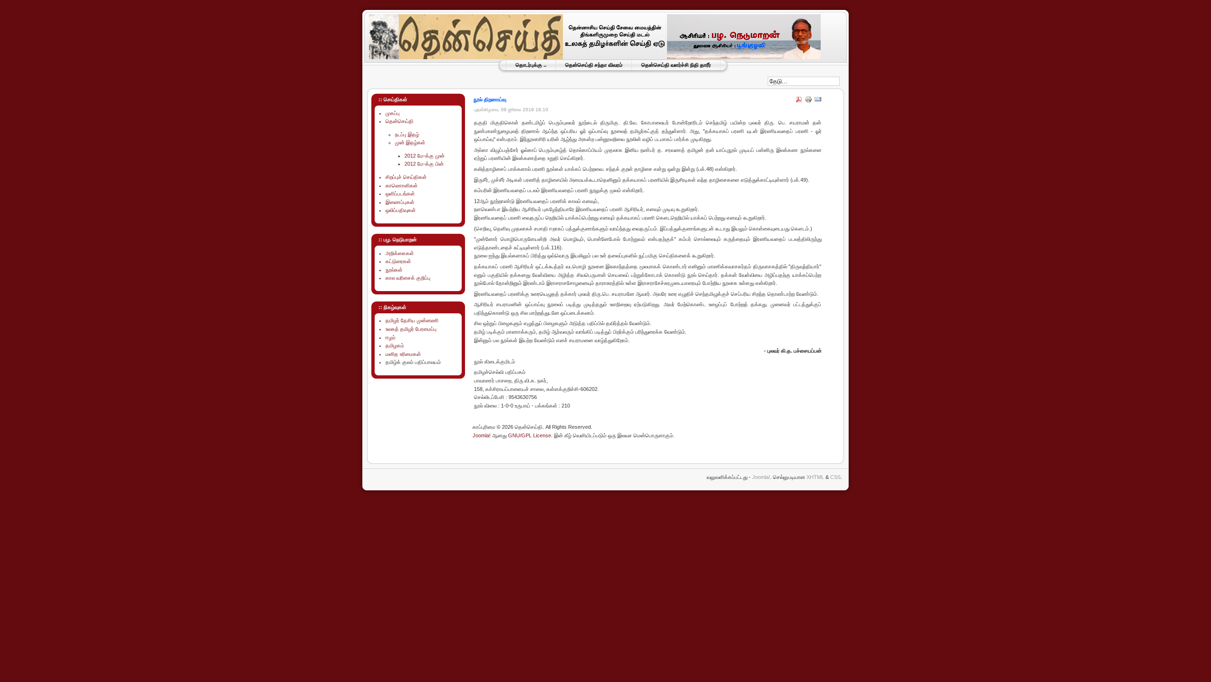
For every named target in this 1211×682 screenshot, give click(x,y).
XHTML (815, 477)
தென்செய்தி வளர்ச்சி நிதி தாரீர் (676, 65)
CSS (835, 477)
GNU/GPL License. (530, 435)
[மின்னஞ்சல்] (818, 101)
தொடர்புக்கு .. (531, 65)
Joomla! (482, 435)
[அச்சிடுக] (808, 101)
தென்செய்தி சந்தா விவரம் (594, 65)
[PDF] (799, 101)
